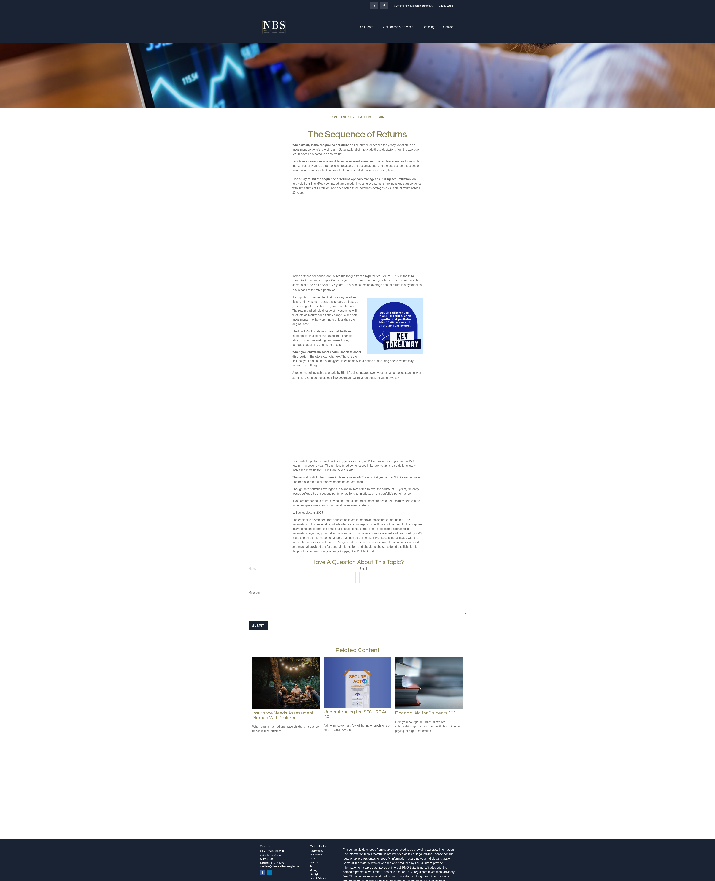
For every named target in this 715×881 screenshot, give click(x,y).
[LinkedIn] (374, 5)
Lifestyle (314, 874)
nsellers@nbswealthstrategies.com (280, 866)
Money (314, 870)
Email (363, 568)
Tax (312, 866)
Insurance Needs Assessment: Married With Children (283, 715)
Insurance (315, 862)
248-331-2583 (276, 851)
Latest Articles (318, 878)
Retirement (316, 850)
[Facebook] (384, 5)
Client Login (446, 5)
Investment (316, 854)
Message (255, 592)
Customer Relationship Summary (413, 5)
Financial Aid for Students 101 (425, 713)
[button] (367, 27)
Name (253, 568)
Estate (313, 858)
